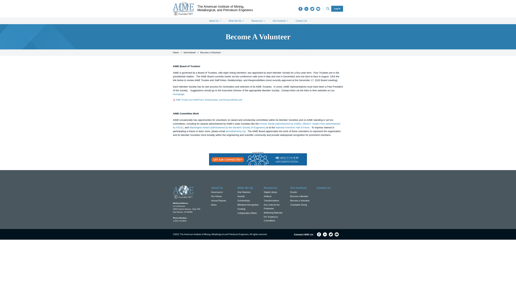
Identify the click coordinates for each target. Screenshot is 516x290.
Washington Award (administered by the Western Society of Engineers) (227, 127)
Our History (216, 196)
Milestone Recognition (248, 205)
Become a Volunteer (300, 201)
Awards (241, 196)
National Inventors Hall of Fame (292, 127)
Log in (337, 9)
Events (293, 192)
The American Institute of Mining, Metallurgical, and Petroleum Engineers (225, 8)
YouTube (318, 9)
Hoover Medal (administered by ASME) (280, 123)
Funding (241, 209)
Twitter (312, 9)
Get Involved (279, 21)
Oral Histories (243, 192)
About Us (213, 21)
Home (176, 52)
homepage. (179, 94)
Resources (257, 21)
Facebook (300, 9)
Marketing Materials (273, 213)
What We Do (235, 21)
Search (327, 8)
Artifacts (267, 196)
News (214, 205)
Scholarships (243, 201)
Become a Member (299, 196)
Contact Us (301, 21)
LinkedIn (306, 9)
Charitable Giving (298, 205)
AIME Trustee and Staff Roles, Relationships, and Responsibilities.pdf (209, 100)
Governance (217, 192)
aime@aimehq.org (236, 131)
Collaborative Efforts (247, 213)
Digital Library (270, 192)
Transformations (271, 201)
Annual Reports (218, 201)
